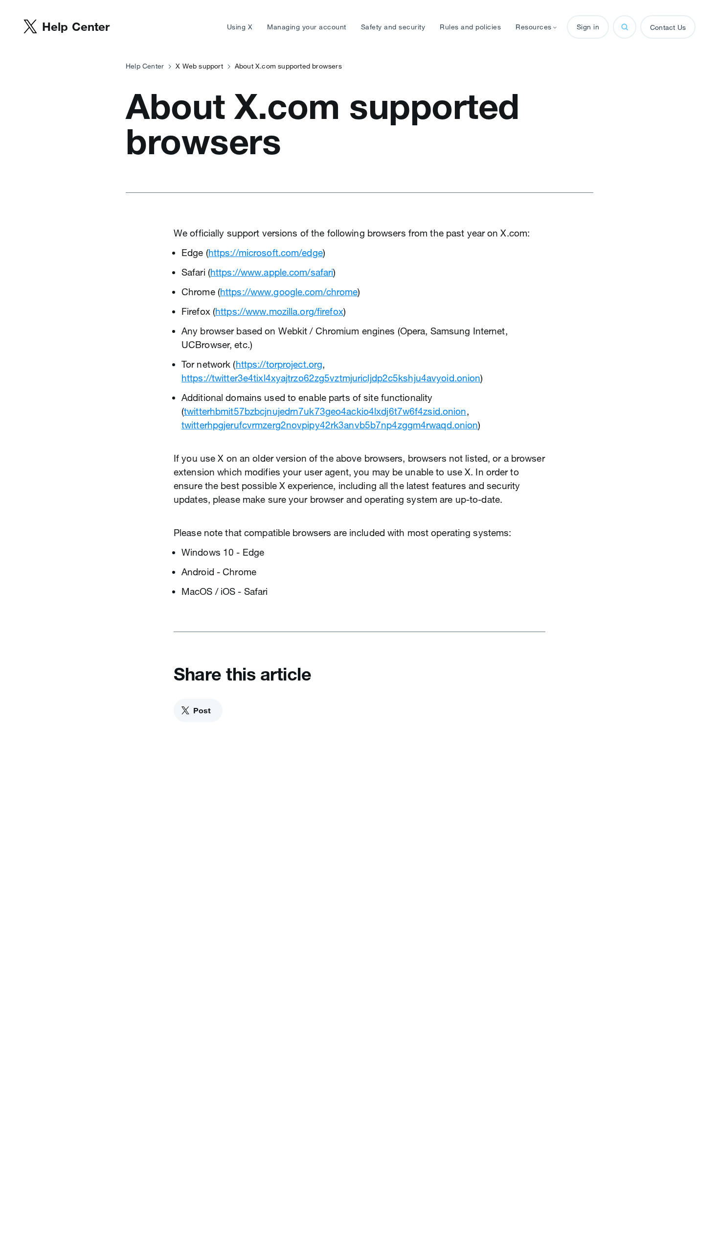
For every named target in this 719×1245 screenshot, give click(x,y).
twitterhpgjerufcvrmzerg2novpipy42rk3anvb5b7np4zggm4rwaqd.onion (329, 425)
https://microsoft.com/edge (265, 252)
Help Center (145, 66)
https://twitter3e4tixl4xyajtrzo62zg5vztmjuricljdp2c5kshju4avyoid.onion (330, 378)
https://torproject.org (279, 364)
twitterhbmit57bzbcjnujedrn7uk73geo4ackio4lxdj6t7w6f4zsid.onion (325, 411)
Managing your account (306, 27)
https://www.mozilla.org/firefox (279, 311)
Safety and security (393, 27)
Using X (240, 27)
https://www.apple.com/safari (271, 272)
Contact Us (668, 27)
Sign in (588, 27)
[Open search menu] (624, 27)
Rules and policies (470, 27)
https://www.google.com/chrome (289, 292)
